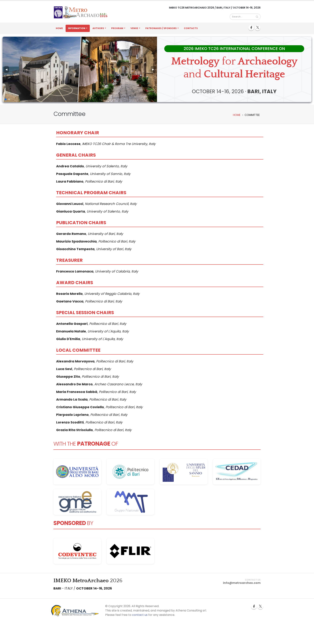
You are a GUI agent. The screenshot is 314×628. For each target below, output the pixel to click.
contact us (140, 615)
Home (59, 28)
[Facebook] (251, 28)
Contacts (191, 28)
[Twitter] (257, 28)
